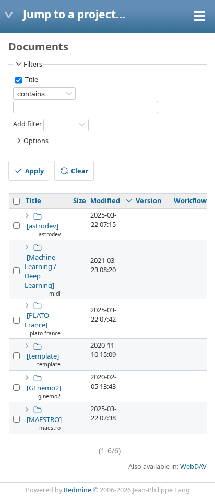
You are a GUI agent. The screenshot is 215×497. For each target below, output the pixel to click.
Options (36, 140)
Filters (32, 64)
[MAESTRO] (44, 419)
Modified (105, 201)
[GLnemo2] (44, 387)
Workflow (190, 201)
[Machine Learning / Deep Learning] (40, 271)
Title (30, 79)
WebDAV (193, 466)
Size (79, 201)
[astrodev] (42, 226)
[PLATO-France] (38, 320)
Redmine (77, 490)
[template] (43, 356)
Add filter (27, 124)
